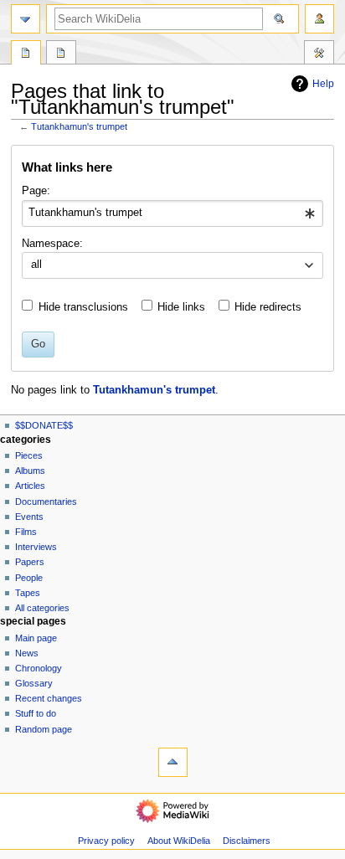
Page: (36, 191)
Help (323, 84)
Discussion (61, 54)
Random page (43, 729)
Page (26, 54)
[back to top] (173, 762)
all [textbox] (36, 264)
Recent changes (48, 698)
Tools (319, 54)
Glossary (34, 683)
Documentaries (46, 501)
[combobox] (172, 213)
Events (29, 517)
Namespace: (52, 243)
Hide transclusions (83, 307)
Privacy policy (106, 841)
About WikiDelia (178, 841)
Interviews (36, 547)
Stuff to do (35, 713)
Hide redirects (267, 307)
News (27, 653)
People (29, 578)
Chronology (38, 668)
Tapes (27, 593)
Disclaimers (246, 841)
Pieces (29, 455)
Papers (29, 562)
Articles (30, 486)
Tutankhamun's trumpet (79, 126)
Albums (30, 471)
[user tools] (319, 18)
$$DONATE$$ (44, 425)
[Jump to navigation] (25, 18)
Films (26, 532)
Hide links (181, 307)
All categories (42, 608)
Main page (36, 638)
